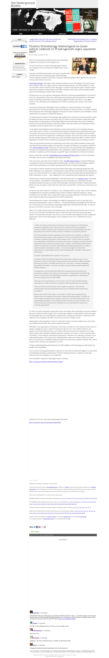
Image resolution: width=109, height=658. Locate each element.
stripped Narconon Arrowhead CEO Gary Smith (64, 155)
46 (72, 504)
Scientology (62, 34)
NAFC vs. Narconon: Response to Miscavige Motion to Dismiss (46, 361)
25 (96, 498)
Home (20, 34)
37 (57, 504)
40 (62, 504)
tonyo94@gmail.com (52, 487)
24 (94, 498)
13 (75, 498)
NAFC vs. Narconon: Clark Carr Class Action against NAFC (45, 422)
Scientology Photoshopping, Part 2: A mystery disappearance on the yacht (82, 40)
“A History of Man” (51, 516)
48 (75, 504)
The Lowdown (23, 36)
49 (84, 513)
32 (48, 504)
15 (79, 498)
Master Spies (67, 516)
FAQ (69, 519)
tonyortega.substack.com (20, 70)
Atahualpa (60, 656)
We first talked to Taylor (40, 148)
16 (80, 498)
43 (67, 504)
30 (45, 504)
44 (69, 504)
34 (52, 504)
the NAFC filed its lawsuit (72, 161)
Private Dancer (83, 516)
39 (60, 504)
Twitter (67, 487)
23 (92, 498)
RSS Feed (69, 655)
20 (87, 498)
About (40, 34)
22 (91, 498)
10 (70, 498)
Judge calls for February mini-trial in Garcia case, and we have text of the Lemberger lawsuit (45, 40)
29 (43, 504)
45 (70, 504)
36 (55, 504)
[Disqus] (63, 587)
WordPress (54, 656)
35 (53, 504)
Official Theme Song (48, 519)
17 (82, 498)
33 (50, 504)
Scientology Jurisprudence (48, 535)
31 (46, 504)
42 (65, 504)
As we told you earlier (36, 83)
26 (38, 504)
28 (41, 504)
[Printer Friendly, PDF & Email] (35, 532)
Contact (74, 655)
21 (89, 498)
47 (74, 504)
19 (86, 498)
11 (72, 498)
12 (74, 498)
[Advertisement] (67, 4)
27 (40, 504)
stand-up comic (83, 179)
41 (63, 504)
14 (77, 498)
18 (84, 498)
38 (58, 504)
